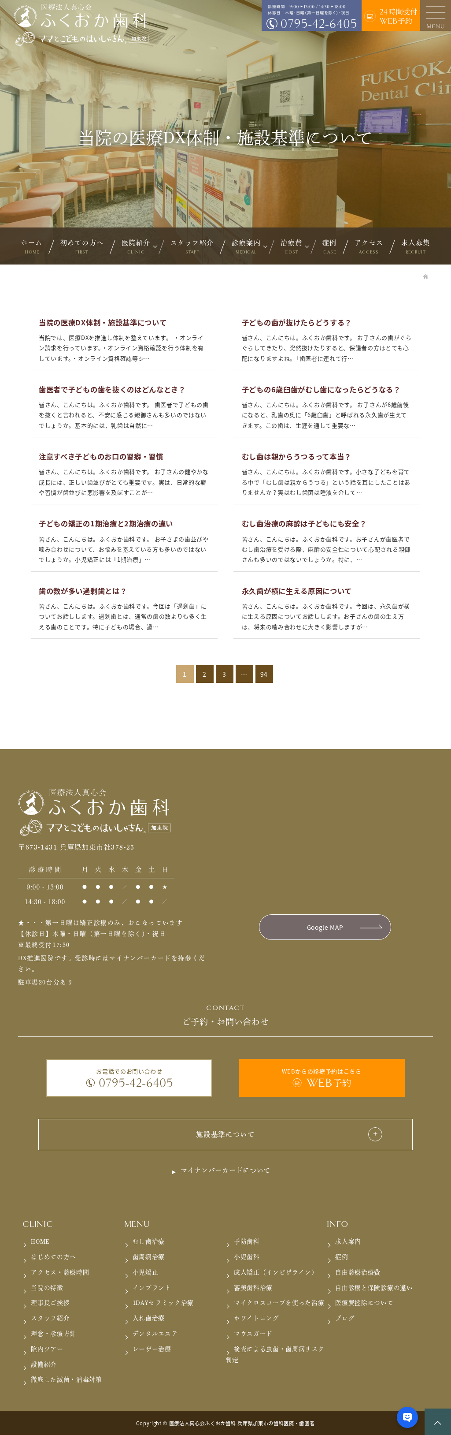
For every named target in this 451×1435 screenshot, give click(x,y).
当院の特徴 (47, 1288)
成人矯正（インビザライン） (276, 1272)
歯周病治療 (149, 1257)
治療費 (292, 247)
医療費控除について (364, 1303)
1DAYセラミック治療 (163, 1303)
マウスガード (253, 1334)
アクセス (369, 247)
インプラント (152, 1288)
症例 (329, 247)
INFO (338, 1224)
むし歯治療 (149, 1241)
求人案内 (348, 1241)
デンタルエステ (155, 1334)
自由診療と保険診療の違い (374, 1288)
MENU (137, 1224)
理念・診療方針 (53, 1334)
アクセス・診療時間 (60, 1272)
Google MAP (325, 927)
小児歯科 (247, 1257)
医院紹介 (136, 247)
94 (264, 674)
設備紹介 (44, 1364)
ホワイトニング (256, 1318)
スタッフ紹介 (192, 247)
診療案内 (246, 247)
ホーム (32, 247)
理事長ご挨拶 (50, 1303)
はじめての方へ (53, 1257)
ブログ (345, 1318)
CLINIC (37, 1224)
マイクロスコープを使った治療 (279, 1303)
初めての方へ (82, 247)
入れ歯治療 (149, 1318)
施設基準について (225, 1134)
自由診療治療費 (358, 1272)
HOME (40, 1241)
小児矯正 (146, 1272)
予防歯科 (247, 1241)
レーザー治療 (152, 1349)
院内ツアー (47, 1349)
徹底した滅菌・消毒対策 (66, 1379)
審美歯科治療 (253, 1288)
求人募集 (415, 247)
